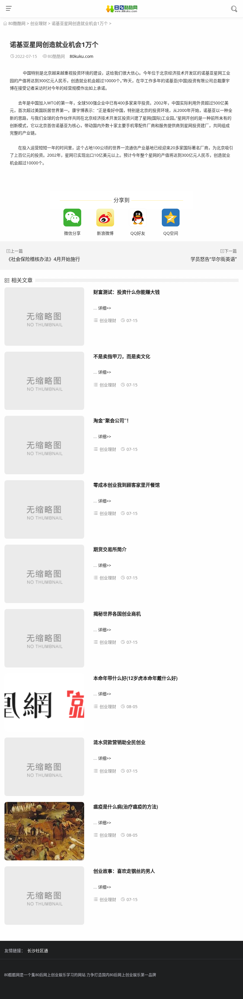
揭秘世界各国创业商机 (117, 613)
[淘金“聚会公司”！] (44, 447)
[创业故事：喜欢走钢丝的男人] (44, 897)
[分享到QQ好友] (138, 217)
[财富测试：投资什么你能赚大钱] (44, 318)
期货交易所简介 (110, 549)
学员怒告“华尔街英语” (214, 259)
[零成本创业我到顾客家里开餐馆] (44, 511)
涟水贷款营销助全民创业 (119, 742)
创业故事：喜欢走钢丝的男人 (124, 871)
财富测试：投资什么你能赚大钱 (126, 291)
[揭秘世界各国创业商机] (44, 640)
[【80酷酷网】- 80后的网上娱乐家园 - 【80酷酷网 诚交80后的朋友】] (122, 9)
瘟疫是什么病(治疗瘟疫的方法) (125, 806)
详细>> (104, 308)
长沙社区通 (37, 950)
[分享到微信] (72, 217)
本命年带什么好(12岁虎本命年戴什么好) (135, 678)
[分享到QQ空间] (171, 217)
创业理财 (38, 23)
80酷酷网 (16, 23)
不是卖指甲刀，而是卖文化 (121, 356)
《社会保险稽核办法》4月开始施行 (43, 259)
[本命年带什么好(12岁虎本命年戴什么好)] (44, 704)
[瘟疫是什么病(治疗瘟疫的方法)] (44, 833)
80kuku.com (81, 56)
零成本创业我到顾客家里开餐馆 (126, 484)
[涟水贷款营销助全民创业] (44, 769)
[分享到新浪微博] (105, 217)
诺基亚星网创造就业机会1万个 (80, 23)
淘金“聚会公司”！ (112, 420)
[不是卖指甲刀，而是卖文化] (44, 383)
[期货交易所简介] (44, 576)
